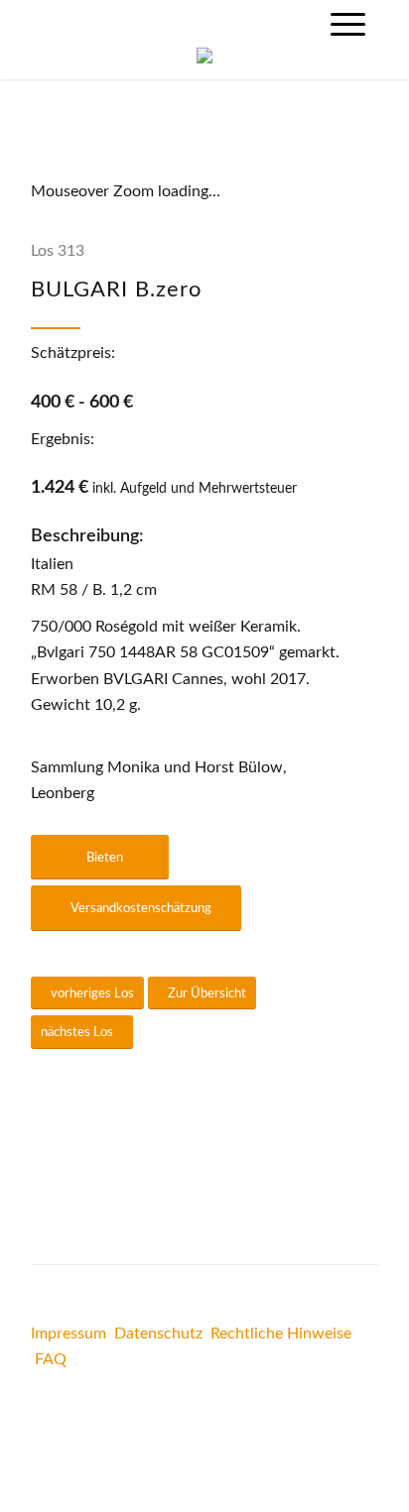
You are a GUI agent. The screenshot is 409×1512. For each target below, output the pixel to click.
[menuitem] (348, 25)
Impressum (68, 1333)
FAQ (51, 1359)
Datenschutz (158, 1333)
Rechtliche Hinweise (280, 1333)
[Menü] (348, 25)
